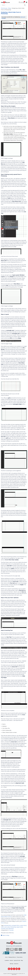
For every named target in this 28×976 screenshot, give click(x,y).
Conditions (7, 960)
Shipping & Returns (12, 957)
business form (7, 925)
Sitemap (11, 963)
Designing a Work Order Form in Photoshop (11, 13)
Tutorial (3, 928)
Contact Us (16, 963)
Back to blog (5, 935)
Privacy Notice (19, 957)
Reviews (11, 960)
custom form (23, 925)
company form (15, 925)
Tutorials (11, 930)
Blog (22, 960)
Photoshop (13, 927)
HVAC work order (5, 927)
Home (6, 957)
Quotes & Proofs (17, 960)
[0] (23, 2)
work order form (9, 928)
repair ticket (20, 927)
